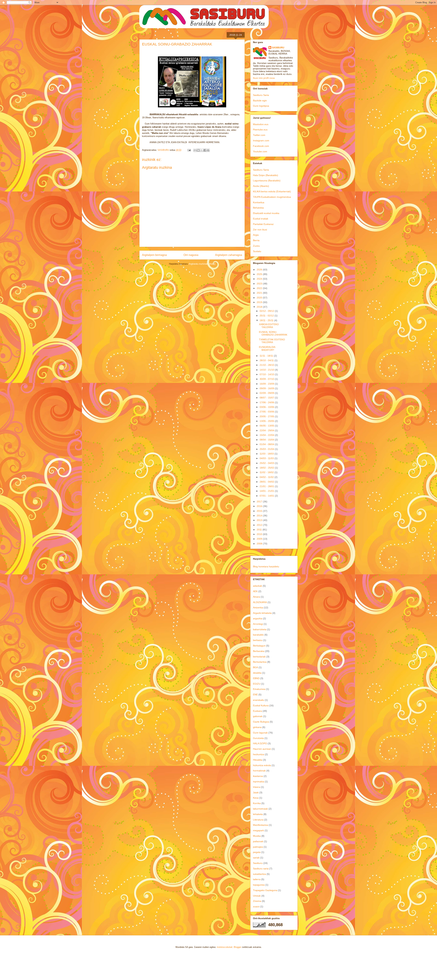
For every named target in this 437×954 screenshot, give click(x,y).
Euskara (257, 711)
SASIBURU (278, 47)
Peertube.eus (260, 129)
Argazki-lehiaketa (262, 613)
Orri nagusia (191, 254)
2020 (260, 297)
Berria (256, 240)
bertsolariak (259, 656)
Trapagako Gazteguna (265, 890)
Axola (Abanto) (261, 186)
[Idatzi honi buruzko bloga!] (198, 150)
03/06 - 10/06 (267, 407)
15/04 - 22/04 (267, 435)
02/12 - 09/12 (267, 311)
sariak (256, 857)
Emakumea (259, 689)
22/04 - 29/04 (267, 430)
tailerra (256, 879)
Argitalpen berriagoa (154, 254)
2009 (260, 538)
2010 (260, 534)
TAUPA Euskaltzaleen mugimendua (272, 197)
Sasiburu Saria (261, 95)
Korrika (257, 803)
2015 (260, 511)
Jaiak (256, 792)
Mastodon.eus (260, 124)
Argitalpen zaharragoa (228, 254)
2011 (260, 529)
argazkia (257, 618)
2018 (260, 306)
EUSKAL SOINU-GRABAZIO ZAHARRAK (273, 333)
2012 (260, 525)
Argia (256, 235)
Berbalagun (259, 645)
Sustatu (257, 251)
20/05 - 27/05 (267, 416)
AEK (255, 591)
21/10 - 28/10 (267, 365)
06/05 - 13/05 (267, 425)
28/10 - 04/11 (267, 360)
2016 (260, 506)
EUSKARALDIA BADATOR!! (267, 348)
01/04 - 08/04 (267, 444)
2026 (260, 269)
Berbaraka (258, 651)
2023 (260, 283)
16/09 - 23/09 (267, 383)
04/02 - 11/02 (267, 477)
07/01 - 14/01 (267, 495)
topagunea (259, 884)
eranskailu (258, 700)
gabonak (257, 716)
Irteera (256, 787)
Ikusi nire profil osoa (264, 78)
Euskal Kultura (261, 705)
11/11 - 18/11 (267, 355)
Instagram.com (261, 140)
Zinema (257, 901)
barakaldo (258, 634)
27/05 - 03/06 (267, 411)
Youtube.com (260, 151)
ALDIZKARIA (260, 602)
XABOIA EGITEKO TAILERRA (269, 326)
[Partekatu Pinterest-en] (208, 150)
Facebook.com (261, 146)
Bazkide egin (260, 100)
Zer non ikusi (260, 229)
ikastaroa (258, 776)
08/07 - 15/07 (267, 397)
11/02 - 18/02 (267, 472)
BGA (255, 667)
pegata (256, 852)
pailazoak (258, 841)
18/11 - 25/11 (267, 320)
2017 (260, 501)
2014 (260, 515)
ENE (255, 694)
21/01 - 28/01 (267, 486)
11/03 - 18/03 (267, 453)
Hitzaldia (257, 759)
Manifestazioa (260, 825)
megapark (258, 830)
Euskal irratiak (260, 218)
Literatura (258, 819)
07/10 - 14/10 (267, 374)
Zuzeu (256, 245)
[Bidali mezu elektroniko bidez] (195, 150)
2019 (260, 302)
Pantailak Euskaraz (263, 224)
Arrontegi (258, 624)
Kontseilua (258, 202)
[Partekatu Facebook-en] (205, 150)
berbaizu (257, 640)
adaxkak (257, 585)
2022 (260, 288)
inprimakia (258, 781)
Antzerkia (258, 607)
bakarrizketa (259, 629)
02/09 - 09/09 (267, 393)
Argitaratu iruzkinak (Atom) (202, 264)
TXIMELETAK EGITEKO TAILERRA (272, 341)
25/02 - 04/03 (267, 463)
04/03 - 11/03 (267, 458)
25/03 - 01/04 (267, 449)
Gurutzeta (258, 738)
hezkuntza (258, 754)
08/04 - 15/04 (267, 439)
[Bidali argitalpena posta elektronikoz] (188, 150)
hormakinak (259, 770)
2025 (260, 274)
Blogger (237, 947)
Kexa (255, 797)
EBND (256, 678)
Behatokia (258, 207)
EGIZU (256, 683)
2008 (260, 543)
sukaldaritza (259, 874)
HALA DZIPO (260, 743)
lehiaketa (258, 814)
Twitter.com (259, 135)
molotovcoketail (224, 947)
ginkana (257, 727)
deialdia (257, 672)
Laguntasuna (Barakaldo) (266, 180)
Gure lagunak (260, 732)
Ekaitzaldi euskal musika (266, 213)
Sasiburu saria (261, 868)
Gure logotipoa (261, 105)
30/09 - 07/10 (267, 379)
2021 (260, 292)
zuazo (256, 906)
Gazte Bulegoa (261, 721)
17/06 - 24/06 (267, 402)
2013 (260, 520)
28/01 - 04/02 (267, 481)
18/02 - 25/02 (267, 467)
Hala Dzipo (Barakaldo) (265, 175)
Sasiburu (258, 863)
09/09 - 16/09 (267, 388)
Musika (257, 836)
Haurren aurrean (262, 749)
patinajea (258, 846)
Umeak (257, 895)
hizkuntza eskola (262, 765)
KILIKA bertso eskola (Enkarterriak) (272, 191)
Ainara (256, 596)
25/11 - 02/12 (267, 315)
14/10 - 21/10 (267, 369)
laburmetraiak (260, 808)
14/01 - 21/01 (267, 491)
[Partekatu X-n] (201, 150)
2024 (260, 278)
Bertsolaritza (259, 662)
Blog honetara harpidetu (266, 566)
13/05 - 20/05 (267, 421)
